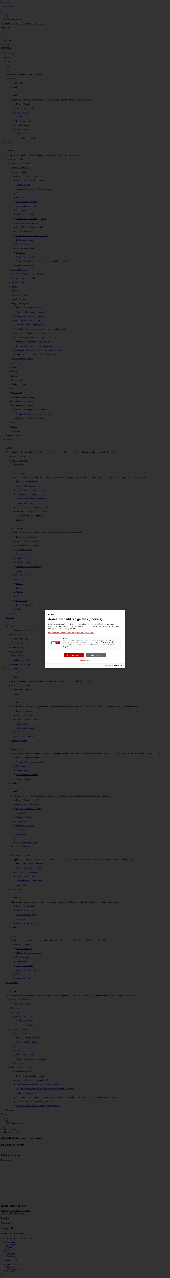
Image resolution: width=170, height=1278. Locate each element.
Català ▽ (52, 614)
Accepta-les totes (74, 655)
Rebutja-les (95, 655)
